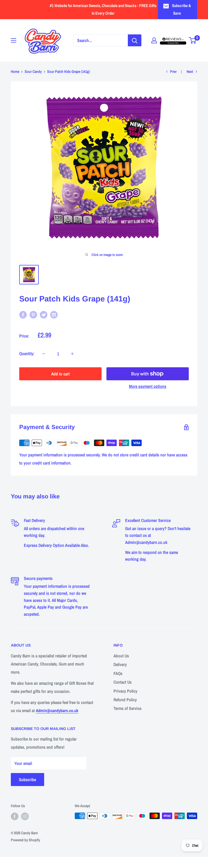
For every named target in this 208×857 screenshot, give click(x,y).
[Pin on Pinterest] (33, 315)
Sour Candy (33, 71)
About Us (121, 656)
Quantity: (26, 353)
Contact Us (122, 682)
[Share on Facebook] (23, 315)
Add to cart (60, 374)
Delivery (120, 664)
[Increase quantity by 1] (72, 353)
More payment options (147, 386)
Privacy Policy (125, 691)
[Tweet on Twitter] (43, 315)
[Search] (134, 40)
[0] (192, 40)
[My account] (154, 40)
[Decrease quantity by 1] (43, 353)
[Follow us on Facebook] (14, 816)
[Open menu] (13, 40)
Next (190, 71)
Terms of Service (127, 708)
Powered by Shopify (25, 839)
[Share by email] (54, 315)
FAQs (117, 673)
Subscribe (27, 780)
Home (15, 71)
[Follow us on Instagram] (25, 816)
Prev (173, 71)
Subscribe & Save (181, 9)
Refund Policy (125, 700)
